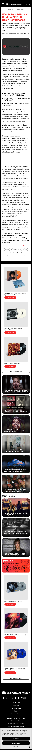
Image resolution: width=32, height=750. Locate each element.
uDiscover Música (15, 721)
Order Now (10, 297)
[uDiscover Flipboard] (21, 698)
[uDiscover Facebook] (3, 698)
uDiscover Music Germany (16, 726)
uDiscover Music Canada (16, 723)
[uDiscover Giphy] (27, 698)
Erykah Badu (17, 249)
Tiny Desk (19, 252)
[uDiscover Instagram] (9, 698)
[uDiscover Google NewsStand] (24, 698)
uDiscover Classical (16, 714)
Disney (16, 711)
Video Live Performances (16, 256)
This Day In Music (16, 708)
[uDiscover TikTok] (12, 698)
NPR (26, 249)
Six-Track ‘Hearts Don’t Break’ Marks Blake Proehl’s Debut (14, 94)
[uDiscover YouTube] (15, 698)
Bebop (7, 249)
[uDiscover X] (6, 698)
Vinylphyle (16, 705)
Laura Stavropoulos (9, 34)
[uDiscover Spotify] (18, 698)
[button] (16, 283)
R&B (11, 252)
